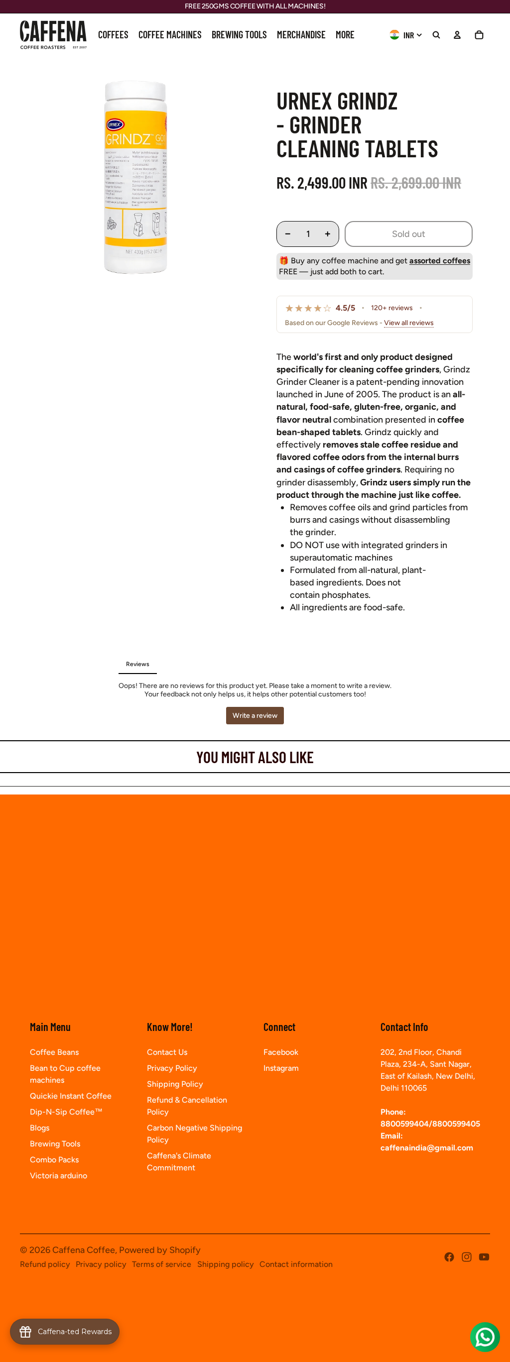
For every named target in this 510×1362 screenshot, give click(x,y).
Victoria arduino (58, 1175)
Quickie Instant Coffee (71, 1096)
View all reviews (409, 323)
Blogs (39, 1128)
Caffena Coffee (83, 1250)
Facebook (280, 1052)
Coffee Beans (54, 1052)
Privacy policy (101, 1264)
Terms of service (161, 1264)
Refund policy (45, 1264)
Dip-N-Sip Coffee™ (66, 1112)
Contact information (296, 1264)
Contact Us (167, 1052)
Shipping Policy (175, 1084)
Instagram (281, 1068)
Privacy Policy (172, 1068)
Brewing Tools (55, 1143)
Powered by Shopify (160, 1250)
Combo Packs (54, 1159)
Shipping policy (225, 1264)
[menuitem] (113, 35)
